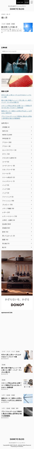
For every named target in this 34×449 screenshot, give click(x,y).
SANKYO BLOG (17, 9)
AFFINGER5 (20, 446)
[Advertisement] (17, 332)
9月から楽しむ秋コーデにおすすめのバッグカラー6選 (16, 96)
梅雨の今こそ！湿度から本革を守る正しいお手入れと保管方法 (16, 112)
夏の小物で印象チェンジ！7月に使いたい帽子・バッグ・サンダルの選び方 (17, 101)
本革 (20, 31)
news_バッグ (15, 29)
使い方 (9, 31)
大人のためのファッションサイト (17, 442)
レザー (5, 31)
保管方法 (14, 31)
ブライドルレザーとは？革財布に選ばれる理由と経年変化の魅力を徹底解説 (16, 117)
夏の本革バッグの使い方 (9, 27)
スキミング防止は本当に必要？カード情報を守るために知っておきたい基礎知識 (16, 107)
